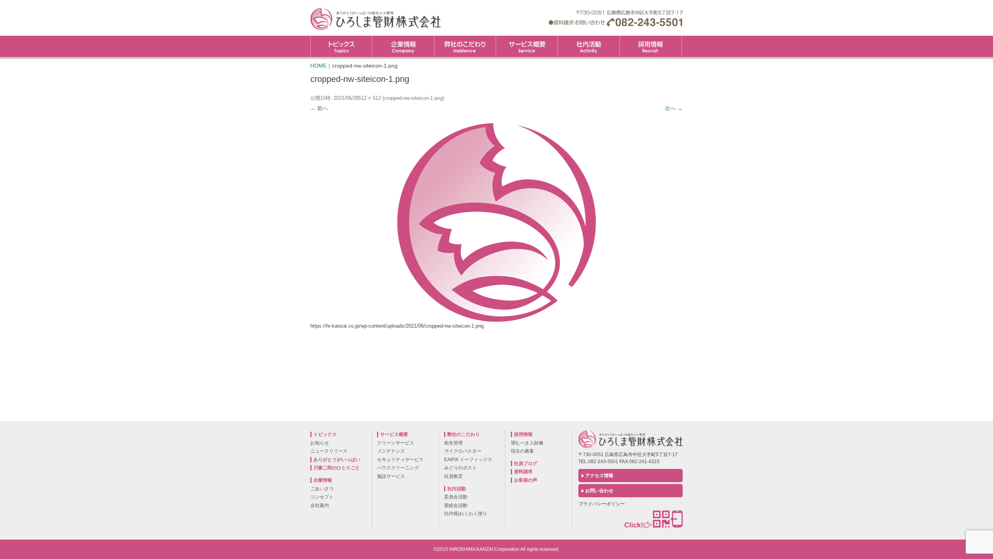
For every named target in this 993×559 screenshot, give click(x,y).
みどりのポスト (460, 467)
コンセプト (322, 497)
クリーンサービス (395, 443)
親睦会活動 (455, 505)
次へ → (674, 108)
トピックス (341, 46)
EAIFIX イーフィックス (468, 459)
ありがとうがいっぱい (336, 459)
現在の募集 (522, 451)
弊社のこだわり (465, 46)
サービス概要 (527, 46)
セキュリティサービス (400, 459)
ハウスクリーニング (398, 467)
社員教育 (453, 476)
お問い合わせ (599, 490)
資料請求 (523, 471)
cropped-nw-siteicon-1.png (413, 98)
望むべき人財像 (527, 443)
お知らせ (319, 443)
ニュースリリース (329, 451)
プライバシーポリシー (601, 504)
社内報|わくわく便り (465, 513)
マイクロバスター (462, 451)
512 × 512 (369, 98)
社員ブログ (525, 463)
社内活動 (588, 46)
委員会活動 (455, 497)
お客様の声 (525, 480)
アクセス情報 (599, 475)
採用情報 (523, 434)
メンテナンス (391, 451)
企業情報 (403, 46)
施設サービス (391, 476)
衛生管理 (453, 443)
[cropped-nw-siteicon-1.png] (496, 222)
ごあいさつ (322, 488)
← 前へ (319, 108)
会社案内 (319, 505)
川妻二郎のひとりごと (336, 467)
